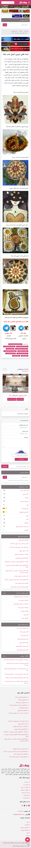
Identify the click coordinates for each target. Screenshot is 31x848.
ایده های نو (14, 31)
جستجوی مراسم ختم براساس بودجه (18, 705)
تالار (28, 822)
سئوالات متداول (25, 790)
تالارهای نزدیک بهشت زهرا (21, 583)
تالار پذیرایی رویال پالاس (22, 650)
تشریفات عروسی (16, 501)
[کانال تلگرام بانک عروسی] (6, 328)
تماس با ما (26, 785)
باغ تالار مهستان (24, 611)
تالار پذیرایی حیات (24, 632)
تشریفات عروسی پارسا (23, 607)
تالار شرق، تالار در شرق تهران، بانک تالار (19, 547)
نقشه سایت (26, 798)
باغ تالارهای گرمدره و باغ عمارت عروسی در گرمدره (16, 580)
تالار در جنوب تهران (23, 551)
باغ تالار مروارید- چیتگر (19, 395)
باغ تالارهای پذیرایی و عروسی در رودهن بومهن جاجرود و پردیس (17, 571)
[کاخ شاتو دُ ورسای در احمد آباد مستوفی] (15, 7)
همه (4, 593)
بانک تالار (26, 31)
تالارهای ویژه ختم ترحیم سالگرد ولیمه (19, 587)
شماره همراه (25, 431)
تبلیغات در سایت (25, 787)
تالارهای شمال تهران (23, 540)
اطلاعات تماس (20, 399)
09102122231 (20, 811)
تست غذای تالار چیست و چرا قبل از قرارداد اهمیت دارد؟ (16, 669)
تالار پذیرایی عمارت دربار (22, 628)
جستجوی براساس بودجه (21, 697)
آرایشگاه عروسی (25, 830)
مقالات (20, 31)
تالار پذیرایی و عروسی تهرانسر (21, 576)
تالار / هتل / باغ (16, 490)
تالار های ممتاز (15, 508)
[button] (6, 369)
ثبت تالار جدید (25, 793)
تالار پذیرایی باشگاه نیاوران (22, 646)
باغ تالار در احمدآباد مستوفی (21, 554)
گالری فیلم (26, 795)
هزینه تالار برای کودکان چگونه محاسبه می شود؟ (17, 678)
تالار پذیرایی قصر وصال (22, 639)
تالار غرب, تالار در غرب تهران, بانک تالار (19, 544)
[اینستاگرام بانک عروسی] (13, 328)
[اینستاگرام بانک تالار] (26, 328)
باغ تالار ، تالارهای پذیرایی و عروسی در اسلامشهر (16, 562)
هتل (16, 505)
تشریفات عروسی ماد (23, 600)
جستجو (5, 466)
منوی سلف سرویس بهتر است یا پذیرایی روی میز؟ (16, 674)
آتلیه (16, 519)
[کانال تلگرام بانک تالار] (21, 328)
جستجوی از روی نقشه (21, 702)
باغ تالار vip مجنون (23, 643)
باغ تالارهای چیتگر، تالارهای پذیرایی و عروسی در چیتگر (16, 566)
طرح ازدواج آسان (23, 708)
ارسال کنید (21, 459)
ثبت (5, 25)
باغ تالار (16, 498)
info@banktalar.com (18, 814)
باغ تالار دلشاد (25, 618)
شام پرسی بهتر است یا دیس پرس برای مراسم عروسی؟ (17, 664)
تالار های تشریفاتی (15, 512)
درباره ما (27, 782)
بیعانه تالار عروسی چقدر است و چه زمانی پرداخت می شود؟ (16, 682)
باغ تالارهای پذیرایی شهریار (22, 558)
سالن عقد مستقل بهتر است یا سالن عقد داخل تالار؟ (16, 660)
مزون (16, 516)
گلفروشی (16, 530)
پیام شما (26, 437)
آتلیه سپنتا (26, 615)
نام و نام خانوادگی (23, 425)
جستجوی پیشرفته (22, 700)
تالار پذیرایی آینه (24, 635)
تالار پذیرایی (16, 494)
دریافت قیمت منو (12, 399)
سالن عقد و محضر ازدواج (16, 526)
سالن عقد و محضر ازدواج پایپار (21, 604)
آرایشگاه (16, 523)
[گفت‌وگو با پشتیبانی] (27, 839)
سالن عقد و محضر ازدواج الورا (21, 597)
